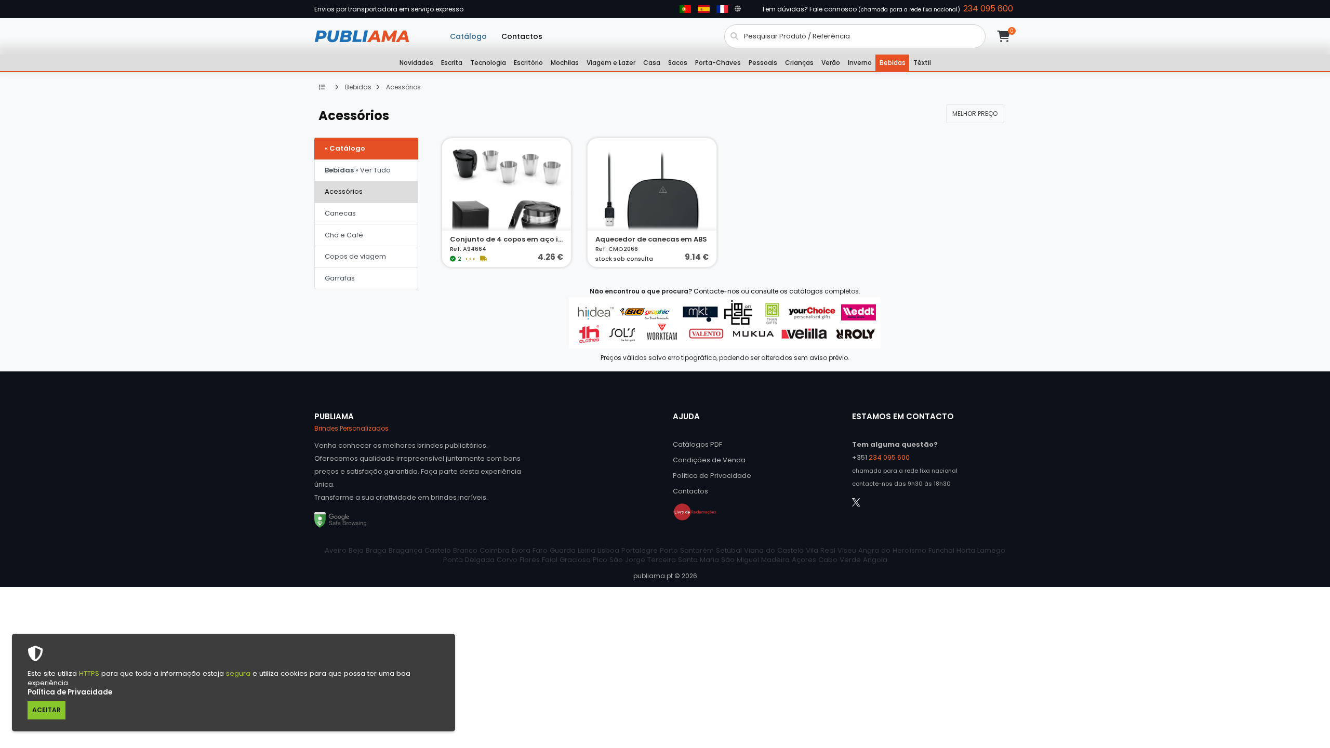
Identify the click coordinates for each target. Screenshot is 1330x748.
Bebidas (357, 87)
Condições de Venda (709, 460)
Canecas (340, 213)
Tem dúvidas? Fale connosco (887, 9)
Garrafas (340, 278)
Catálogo (468, 36)
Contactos (521, 36)
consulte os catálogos (787, 291)
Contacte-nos (716, 291)
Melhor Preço (975, 113)
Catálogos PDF (697, 444)
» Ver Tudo (358, 170)
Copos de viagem (355, 256)
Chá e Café (344, 235)
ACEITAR (46, 709)
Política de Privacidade (70, 692)
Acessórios (402, 87)
